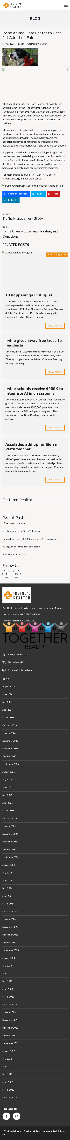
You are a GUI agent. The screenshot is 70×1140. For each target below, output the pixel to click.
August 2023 (8, 958)
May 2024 (7, 888)
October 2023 (9, 942)
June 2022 (7, 1066)
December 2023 (10, 927)
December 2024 (10, 834)
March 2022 (8, 1089)
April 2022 (7, 1082)
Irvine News (42, 43)
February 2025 (9, 818)
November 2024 (10, 841)
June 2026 (7, 694)
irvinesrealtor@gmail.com (20, 670)
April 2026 (7, 710)
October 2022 (9, 1035)
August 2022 (8, 1051)
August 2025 (8, 772)
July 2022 (7, 1058)
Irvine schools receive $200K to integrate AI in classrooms (34, 390)
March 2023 (8, 996)
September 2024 (10, 857)
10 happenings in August (29, 295)
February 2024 (9, 911)
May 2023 (7, 981)
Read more (55, 325)
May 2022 (7, 1074)
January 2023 (9, 1012)
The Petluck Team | (33, 1131)
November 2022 (10, 1027)
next (30, 231)
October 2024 (9, 849)
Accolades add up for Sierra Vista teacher (22, 531)
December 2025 (10, 741)
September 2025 (10, 764)
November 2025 (10, 748)
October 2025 (9, 756)
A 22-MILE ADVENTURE (14, 554)
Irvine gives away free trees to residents (21, 546)
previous (22, 216)
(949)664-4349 (15, 662)
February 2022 (9, 1097)
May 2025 (7, 795)
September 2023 (10, 950)
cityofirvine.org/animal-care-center (22, 178)
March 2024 (8, 903)
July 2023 (7, 965)
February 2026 (9, 725)
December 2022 (10, 1020)
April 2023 (7, 989)
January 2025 (9, 826)
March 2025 (8, 810)
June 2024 (7, 880)
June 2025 (7, 787)
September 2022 (10, 1043)
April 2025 (7, 803)
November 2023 (10, 934)
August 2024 (8, 865)
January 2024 (9, 919)
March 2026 (8, 717)
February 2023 (9, 1004)
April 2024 (7, 896)
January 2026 (9, 733)
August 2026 (8, 686)
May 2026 (7, 702)
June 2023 (7, 973)
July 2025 (7, 779)
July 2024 (7, 872)
